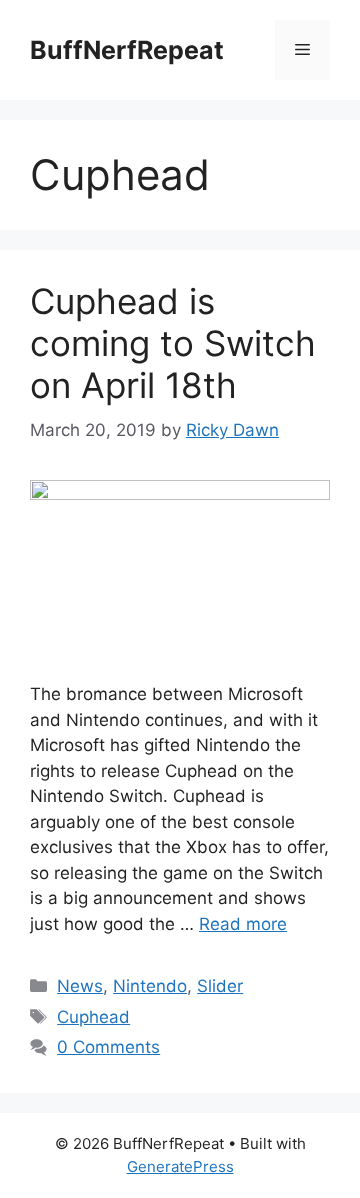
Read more (243, 924)
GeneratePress (180, 1166)
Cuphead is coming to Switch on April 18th (173, 343)
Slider (220, 986)
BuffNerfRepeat (127, 50)
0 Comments (108, 1047)
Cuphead (93, 1017)
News (80, 986)
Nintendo (150, 986)
